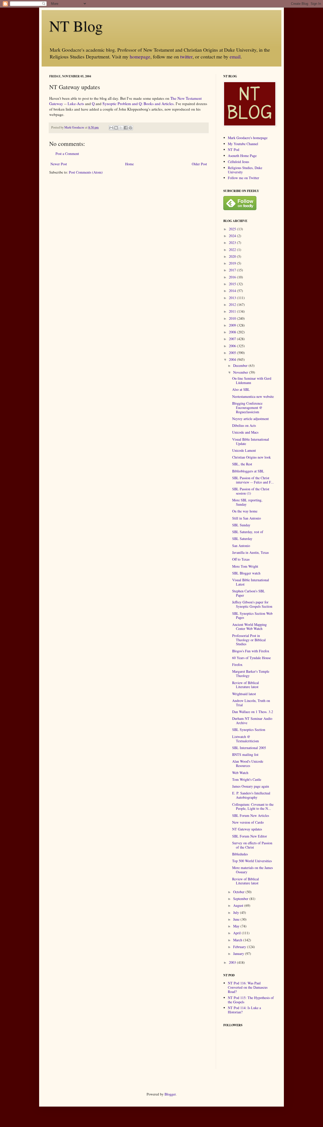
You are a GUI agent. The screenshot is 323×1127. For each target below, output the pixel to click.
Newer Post (58, 164)
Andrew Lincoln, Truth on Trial (251, 702)
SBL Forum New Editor (249, 836)
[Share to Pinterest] (130, 127)
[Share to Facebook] (125, 127)
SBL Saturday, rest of (247, 531)
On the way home (244, 511)
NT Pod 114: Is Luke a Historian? (244, 1009)
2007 (233, 338)
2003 (233, 962)
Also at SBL (241, 389)
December (241, 365)
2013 (233, 297)
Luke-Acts (76, 103)
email (235, 56)
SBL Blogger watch (246, 573)
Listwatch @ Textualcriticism (245, 738)
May (236, 926)
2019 (233, 263)
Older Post (199, 164)
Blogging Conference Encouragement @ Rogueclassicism (247, 407)
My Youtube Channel (243, 143)
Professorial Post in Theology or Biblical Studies (249, 640)
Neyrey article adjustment (250, 418)
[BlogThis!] (116, 127)
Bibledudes (240, 854)
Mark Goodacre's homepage (247, 137)
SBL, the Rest (242, 464)
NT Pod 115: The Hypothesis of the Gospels (251, 999)
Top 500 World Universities (252, 860)
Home (129, 164)
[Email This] (111, 127)
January (239, 953)
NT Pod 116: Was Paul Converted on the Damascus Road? (247, 987)
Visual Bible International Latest (250, 582)
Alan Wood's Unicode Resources (247, 763)
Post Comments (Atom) (86, 172)
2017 (233, 270)
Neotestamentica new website (253, 396)
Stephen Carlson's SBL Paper (248, 593)
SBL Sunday (241, 525)
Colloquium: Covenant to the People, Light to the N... (253, 806)
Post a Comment (67, 153)
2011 (233, 311)
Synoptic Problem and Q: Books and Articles (138, 103)
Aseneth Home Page (242, 155)
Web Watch (240, 772)
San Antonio (241, 545)
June (236, 919)
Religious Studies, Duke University (245, 169)
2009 (233, 325)
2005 (233, 352)
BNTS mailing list (245, 754)
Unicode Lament (244, 450)
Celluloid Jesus (238, 161)
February (240, 946)
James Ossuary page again (250, 786)
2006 (233, 345)
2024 (233, 235)
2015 (233, 283)
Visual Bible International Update (250, 441)
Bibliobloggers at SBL (248, 471)
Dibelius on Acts (244, 425)
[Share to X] (120, 127)
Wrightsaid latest (244, 693)
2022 (233, 249)
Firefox (237, 664)
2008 (233, 332)
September (241, 898)
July (236, 912)
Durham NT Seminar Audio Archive (252, 720)
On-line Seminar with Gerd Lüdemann (251, 380)
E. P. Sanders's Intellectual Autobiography (251, 795)
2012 (233, 304)
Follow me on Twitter (243, 177)
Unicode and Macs (245, 432)
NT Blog (76, 26)
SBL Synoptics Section (248, 729)
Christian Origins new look (251, 457)
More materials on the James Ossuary (252, 869)
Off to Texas (241, 559)
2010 (233, 318)
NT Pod (233, 149)
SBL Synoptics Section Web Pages (252, 615)
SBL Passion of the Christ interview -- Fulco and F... (253, 480)
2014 (233, 290)
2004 (233, 359)
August (238, 905)
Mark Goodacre (74, 127)
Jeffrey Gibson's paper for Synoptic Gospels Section (252, 604)
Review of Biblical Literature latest (245, 684)
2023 (233, 242)
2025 (233, 229)
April (237, 932)
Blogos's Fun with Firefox (250, 651)
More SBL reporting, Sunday (247, 502)
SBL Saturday (242, 538)
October (239, 891)
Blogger (170, 1094)
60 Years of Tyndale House (251, 657)
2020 (233, 256)
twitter (186, 56)
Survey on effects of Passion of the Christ (252, 845)
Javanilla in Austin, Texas (250, 552)
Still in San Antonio (246, 518)
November (241, 372)
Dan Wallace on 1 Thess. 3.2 (252, 711)
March (238, 940)
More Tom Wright (245, 566)
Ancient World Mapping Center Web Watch (249, 626)
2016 (233, 277)
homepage (140, 56)
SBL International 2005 (249, 747)
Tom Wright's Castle (246, 779)
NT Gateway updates (247, 829)
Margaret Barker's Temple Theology (250, 673)
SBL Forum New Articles (250, 815)
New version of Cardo (248, 822)
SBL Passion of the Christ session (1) (250, 491)
